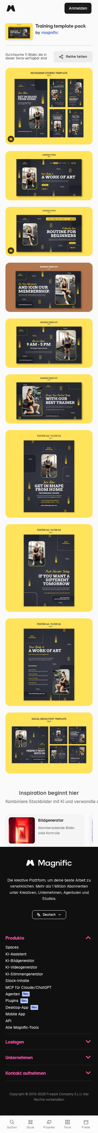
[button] (49, 914)
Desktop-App (21, 1007)
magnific (49, 32)
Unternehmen (19, 1057)
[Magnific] (11, 8)
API (8, 1020)
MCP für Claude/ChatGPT (28, 987)
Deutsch (49, 914)
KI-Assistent (15, 954)
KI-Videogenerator (21, 967)
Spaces (12, 947)
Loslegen (14, 1042)
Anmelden (78, 8)
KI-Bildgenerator (19, 960)
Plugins (16, 1000)
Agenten (17, 994)
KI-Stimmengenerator (24, 974)
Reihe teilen (76, 56)
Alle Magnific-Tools (22, 1027)
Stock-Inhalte (17, 980)
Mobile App (15, 1014)
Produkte (14, 938)
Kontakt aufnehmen (25, 1073)
